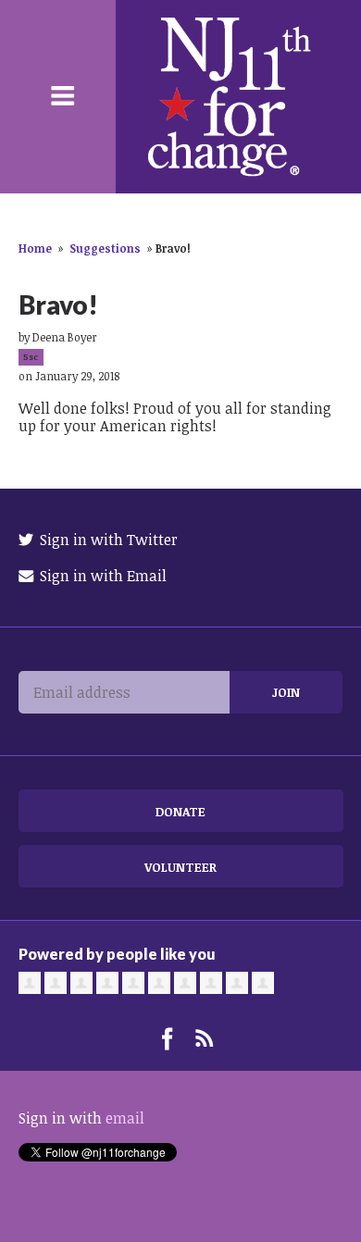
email (125, 1118)
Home (35, 248)
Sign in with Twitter (107, 539)
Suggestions (105, 248)
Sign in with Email (101, 575)
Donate (180, 811)
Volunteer (180, 867)
